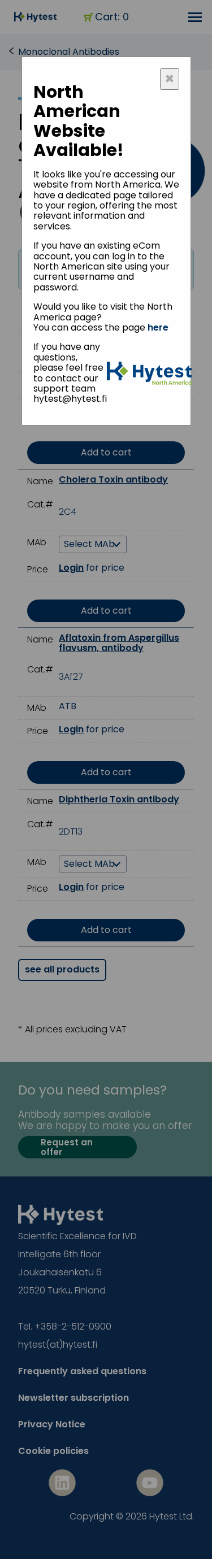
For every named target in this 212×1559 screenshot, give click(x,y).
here (158, 327)
